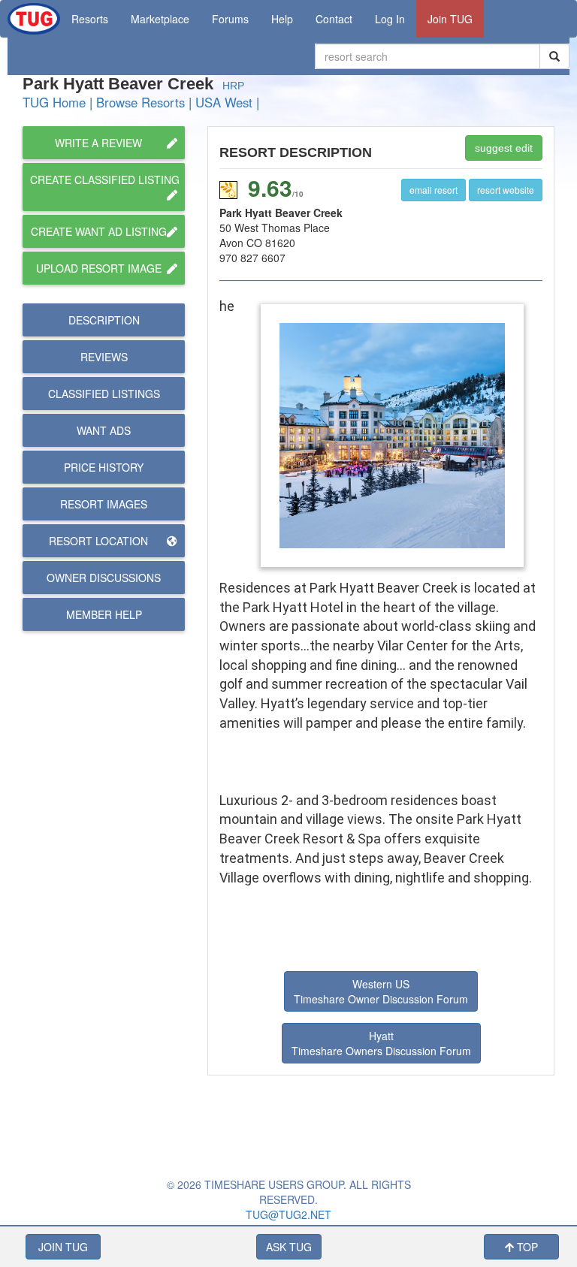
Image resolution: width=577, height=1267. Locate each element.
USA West (223, 102)
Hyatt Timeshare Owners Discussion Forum (381, 1043)
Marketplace (160, 18)
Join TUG (450, 18)
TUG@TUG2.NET (288, 1214)
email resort (433, 189)
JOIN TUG (63, 1246)
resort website (505, 189)
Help (282, 18)
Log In (390, 18)
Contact (334, 18)
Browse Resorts (140, 102)
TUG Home (54, 102)
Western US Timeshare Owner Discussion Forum (381, 991)
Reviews (104, 356)
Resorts (89, 18)
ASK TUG (289, 1246)
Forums (230, 18)
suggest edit (504, 148)
